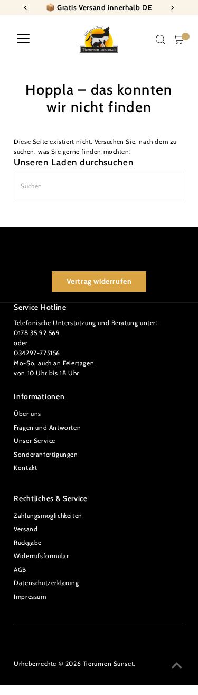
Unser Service (34, 440)
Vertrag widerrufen (99, 281)
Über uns (27, 414)
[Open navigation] (23, 39)
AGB (20, 569)
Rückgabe (28, 542)
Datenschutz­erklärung (46, 583)
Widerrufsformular (41, 556)
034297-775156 (37, 353)
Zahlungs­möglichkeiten (48, 516)
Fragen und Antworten (47, 427)
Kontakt (25, 467)
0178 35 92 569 (37, 333)
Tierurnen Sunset (108, 664)
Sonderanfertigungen (46, 454)
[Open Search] (160, 39)
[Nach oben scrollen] (176, 666)
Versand (25, 529)
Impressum (30, 596)
